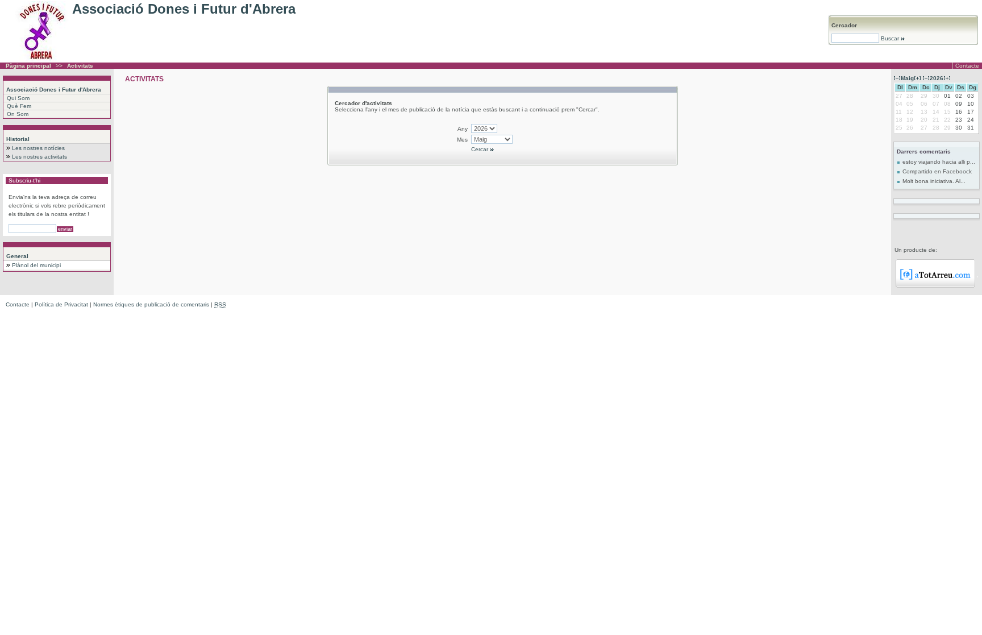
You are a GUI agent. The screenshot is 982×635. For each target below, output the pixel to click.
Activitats (80, 66)
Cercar (480, 149)
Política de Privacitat (61, 304)
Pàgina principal (28, 66)
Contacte (967, 66)
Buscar (890, 38)
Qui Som (18, 98)
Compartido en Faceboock (937, 171)
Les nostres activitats (39, 156)
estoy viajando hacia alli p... (938, 162)
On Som (17, 114)
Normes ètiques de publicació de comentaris (151, 304)
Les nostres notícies (38, 148)
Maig (907, 78)
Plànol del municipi (36, 265)
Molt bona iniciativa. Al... (934, 181)
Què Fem (19, 106)
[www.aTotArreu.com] (935, 286)
